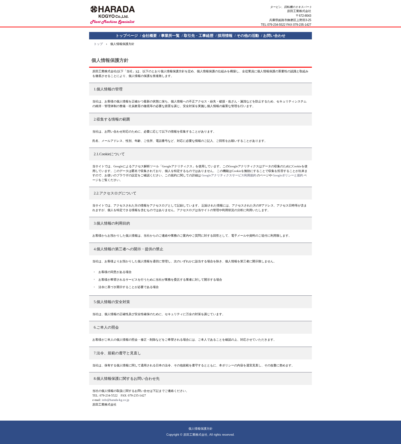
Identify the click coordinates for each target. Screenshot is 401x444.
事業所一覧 (170, 36)
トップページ (127, 36)
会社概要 (149, 36)
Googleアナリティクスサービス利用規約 (229, 175)
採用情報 (225, 36)
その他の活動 (248, 36)
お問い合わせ (274, 36)
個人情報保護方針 (200, 428)
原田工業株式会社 (113, 15)
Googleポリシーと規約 (288, 175)
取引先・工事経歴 (198, 36)
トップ (98, 44)
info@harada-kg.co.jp (115, 400)
